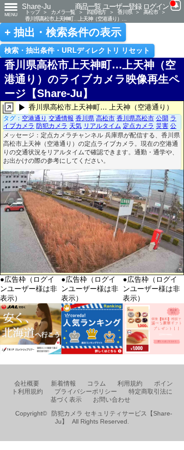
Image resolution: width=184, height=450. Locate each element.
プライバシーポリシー (85, 391)
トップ (32, 12)
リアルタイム (102, 125)
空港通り (34, 118)
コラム (96, 383)
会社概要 (26, 383)
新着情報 (63, 383)
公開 (162, 118)
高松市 (150, 12)
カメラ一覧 (63, 12)
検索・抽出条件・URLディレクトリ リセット (77, 50)
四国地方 (96, 12)
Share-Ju (36, 6)
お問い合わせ (111, 399)
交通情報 (61, 118)
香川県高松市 (135, 118)
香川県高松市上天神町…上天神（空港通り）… (75, 18)
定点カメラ (138, 125)
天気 (75, 125)
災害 (162, 125)
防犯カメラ (51, 125)
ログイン (156, 6)
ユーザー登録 (122, 6)
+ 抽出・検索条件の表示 (62, 32)
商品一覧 (88, 6)
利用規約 (129, 383)
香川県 (124, 12)
